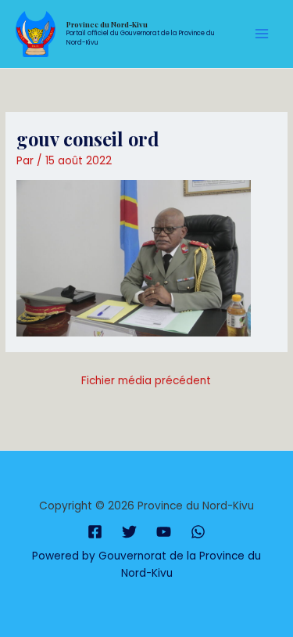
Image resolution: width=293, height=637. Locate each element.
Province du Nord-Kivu (107, 24)
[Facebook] (95, 531)
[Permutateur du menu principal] (262, 34)
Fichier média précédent (146, 380)
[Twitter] (129, 531)
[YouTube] (163, 531)
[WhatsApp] (198, 531)
